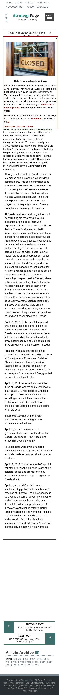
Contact (29, 2)
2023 (39, 658)
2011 (30, 665)
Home (9, 2)
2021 (8, 661)
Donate (21, 126)
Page (26, 17)
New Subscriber (14, 6)
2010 (37, 665)
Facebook (36, 118)
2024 (32, 658)
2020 (15, 661)
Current (17, 658)
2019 (22, 661)
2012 (23, 665)
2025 (25, 658)
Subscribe (9, 126)
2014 (9, 665)
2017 (35, 661)
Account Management (38, 6)
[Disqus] (29, 579)
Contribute (43, 2)
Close (30, 126)
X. (8, 121)
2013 (16, 665)
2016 (42, 661)
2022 (46, 658)
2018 (28, 661)
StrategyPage (28, 680)
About (18, 2)
